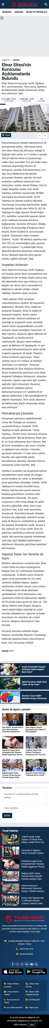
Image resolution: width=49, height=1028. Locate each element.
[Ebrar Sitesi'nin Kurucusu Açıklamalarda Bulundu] (24, 118)
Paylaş (7, 135)
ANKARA (18, 12)
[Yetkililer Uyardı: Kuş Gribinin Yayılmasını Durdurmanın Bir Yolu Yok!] (36, 742)
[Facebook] (13, 964)
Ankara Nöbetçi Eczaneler (11, 985)
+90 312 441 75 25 (26, 949)
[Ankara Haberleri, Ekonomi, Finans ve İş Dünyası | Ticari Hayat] (24, 4)
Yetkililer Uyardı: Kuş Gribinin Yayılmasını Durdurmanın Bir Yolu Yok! (35, 752)
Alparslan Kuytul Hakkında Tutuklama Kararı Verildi (35, 774)
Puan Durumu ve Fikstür (11, 1001)
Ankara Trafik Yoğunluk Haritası (32, 993)
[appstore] (13, 972)
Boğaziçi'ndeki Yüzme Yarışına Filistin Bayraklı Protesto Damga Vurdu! (11, 775)
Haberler (6, 60)
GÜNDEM (6, 12)
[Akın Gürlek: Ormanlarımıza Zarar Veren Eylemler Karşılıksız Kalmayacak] (12, 719)
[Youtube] (31, 964)
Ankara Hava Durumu (32, 985)
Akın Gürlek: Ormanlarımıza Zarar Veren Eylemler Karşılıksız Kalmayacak (12, 729)
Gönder (7, 815)
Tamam (31, 1025)
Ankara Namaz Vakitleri (11, 993)
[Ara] (46, 4)
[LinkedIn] (27, 964)
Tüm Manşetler (34, 1000)
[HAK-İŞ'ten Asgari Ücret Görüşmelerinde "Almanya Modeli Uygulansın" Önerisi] (12, 742)
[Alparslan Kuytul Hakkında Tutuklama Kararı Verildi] (36, 765)
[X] (17, 964)
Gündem (16, 60)
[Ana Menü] (3, 4)
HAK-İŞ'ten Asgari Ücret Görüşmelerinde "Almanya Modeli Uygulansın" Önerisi (12, 752)
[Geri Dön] (2, 18)
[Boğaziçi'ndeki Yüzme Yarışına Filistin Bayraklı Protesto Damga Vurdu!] (12, 765)
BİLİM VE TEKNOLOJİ (36, 12)
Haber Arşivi (33, 1007)
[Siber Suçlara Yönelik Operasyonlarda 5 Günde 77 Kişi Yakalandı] (36, 719)
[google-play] (36, 972)
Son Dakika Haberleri (15, 1007)
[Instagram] (22, 964)
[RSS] (36, 964)
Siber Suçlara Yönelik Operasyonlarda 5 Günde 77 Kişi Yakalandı (36, 729)
